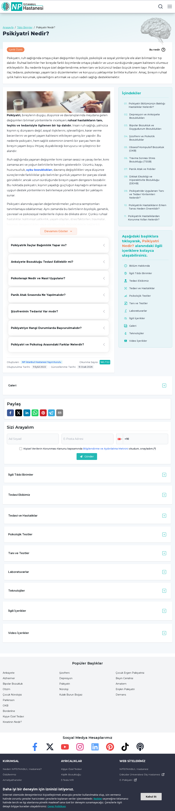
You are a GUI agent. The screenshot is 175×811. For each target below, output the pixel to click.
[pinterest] (43, 412)
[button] (119, 439)
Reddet (97, 798)
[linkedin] (26, 412)
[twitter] (18, 412)
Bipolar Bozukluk (13, 683)
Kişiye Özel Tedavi (13, 716)
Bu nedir (154, 49)
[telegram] (51, 412)
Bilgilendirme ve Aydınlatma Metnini (105, 448)
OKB (5, 705)
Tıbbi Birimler (24, 27)
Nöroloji (63, 689)
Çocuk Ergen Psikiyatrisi (130, 672)
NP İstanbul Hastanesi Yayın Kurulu (41, 362)
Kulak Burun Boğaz (70, 694)
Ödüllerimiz (9, 774)
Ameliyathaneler (12, 779)
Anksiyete (9, 672)
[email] (59, 412)
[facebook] (10, 412)
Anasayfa (8, 27)
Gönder (89, 456)
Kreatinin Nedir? (12, 721)
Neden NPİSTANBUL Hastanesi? (22, 769)
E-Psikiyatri (125, 779)
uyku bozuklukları (39, 169)
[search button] (160, 6)
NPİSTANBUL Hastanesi (133, 769)
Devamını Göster (56, 231)
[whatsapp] (35, 412)
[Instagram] (80, 747)
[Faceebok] (35, 747)
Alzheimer (9, 678)
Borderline (9, 711)
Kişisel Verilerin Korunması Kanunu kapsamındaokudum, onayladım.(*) (89, 448)
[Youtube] (65, 747)
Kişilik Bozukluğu (71, 774)
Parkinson (9, 700)
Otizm (6, 689)
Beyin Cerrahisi (124, 678)
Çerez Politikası (57, 806)
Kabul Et (151, 796)
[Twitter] (50, 747)
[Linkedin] (95, 747)
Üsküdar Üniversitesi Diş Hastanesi (139, 774)
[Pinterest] (110, 747)
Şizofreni (64, 672)
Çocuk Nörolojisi (12, 694)
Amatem (121, 683)
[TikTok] (125, 747)
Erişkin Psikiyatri (125, 689)
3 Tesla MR (67, 779)
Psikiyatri (64, 683)
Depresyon (65, 678)
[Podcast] (140, 747)
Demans (121, 694)
